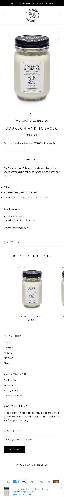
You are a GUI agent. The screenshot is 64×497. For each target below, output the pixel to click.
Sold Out (32, 159)
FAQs (6, 363)
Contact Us (10, 380)
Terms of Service (13, 395)
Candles (8, 347)
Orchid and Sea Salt (32, 316)
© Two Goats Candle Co (32, 464)
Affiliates (8, 357)
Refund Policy (11, 385)
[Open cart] (60, 15)
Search (7, 342)
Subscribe (14, 449)
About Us (9, 352)
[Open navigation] (4, 15)
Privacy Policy (11, 390)
